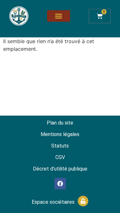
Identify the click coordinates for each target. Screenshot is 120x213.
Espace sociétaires (53, 202)
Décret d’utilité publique (60, 169)
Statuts (60, 146)
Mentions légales (60, 134)
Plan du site (60, 123)
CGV (60, 157)
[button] (58, 16)
